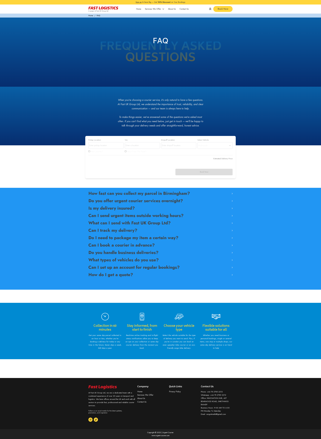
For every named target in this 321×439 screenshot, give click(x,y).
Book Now (223, 9)
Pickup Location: (94, 140)
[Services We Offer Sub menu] (163, 9)
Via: (126, 140)
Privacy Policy (175, 391)
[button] (160, 193)
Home (138, 9)
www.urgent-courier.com (161, 435)
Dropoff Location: (168, 140)
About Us (172, 9)
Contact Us (184, 9)
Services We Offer (153, 9)
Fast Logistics (103, 8)
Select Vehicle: (203, 140)
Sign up (139, 2)
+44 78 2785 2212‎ (215, 391)
